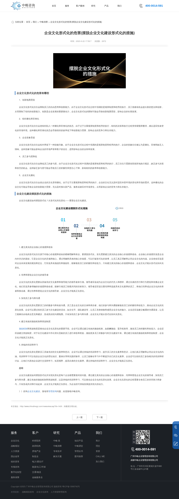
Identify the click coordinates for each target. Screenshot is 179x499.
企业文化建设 (33, 391)
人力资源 (15, 451)
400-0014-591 (154, 5)
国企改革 (15, 456)
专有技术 (57, 451)
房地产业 (36, 451)
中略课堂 (79, 445)
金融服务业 (37, 477)
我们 (119, 5)
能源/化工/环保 (39, 466)
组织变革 (15, 461)
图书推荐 (79, 456)
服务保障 (15, 477)
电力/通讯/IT (37, 461)
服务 (67, 5)
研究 (93, 5)
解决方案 (57, 456)
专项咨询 (15, 466)
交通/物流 (36, 471)
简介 (98, 440)
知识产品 (79, 440)
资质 (98, 451)
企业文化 (15, 440)
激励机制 (23, 328)
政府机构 (36, 445)
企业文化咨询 (42, 491)
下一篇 (99, 417)
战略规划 (15, 445)
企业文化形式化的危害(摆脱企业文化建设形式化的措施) (76, 21)
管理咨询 (52, 391)
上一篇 (79, 417)
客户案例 (80, 5)
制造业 (35, 456)
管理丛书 (79, 451)
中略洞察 (43, 21)
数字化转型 (16, 471)
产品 (106, 5)
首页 (54, 5)
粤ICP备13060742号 (71, 486)
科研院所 (36, 440)
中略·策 (56, 440)
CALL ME (100, 456)
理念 (98, 445)
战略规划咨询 (28, 491)
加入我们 (100, 461)
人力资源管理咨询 (59, 491)
